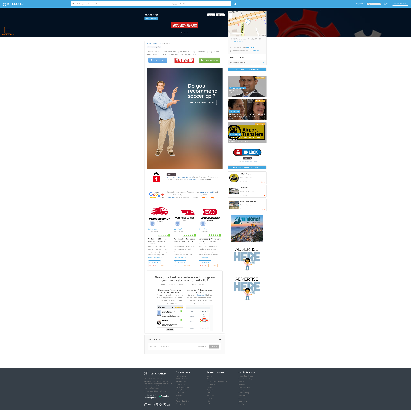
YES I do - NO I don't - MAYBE (202, 102)
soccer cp (171, 174)
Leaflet (263, 35)
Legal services (243, 401)
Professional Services (237, 88)
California (210, 390)
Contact (178, 398)
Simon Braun (203, 229)
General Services (244, 387)
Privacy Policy (180, 404)
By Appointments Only (238, 63)
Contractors (242, 390)
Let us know (171, 198)
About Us (179, 395)
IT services (242, 398)
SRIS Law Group (235, 91)
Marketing (241, 384)
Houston (244, 181)
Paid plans (192, 179)
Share (221, 15)
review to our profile (207, 192)
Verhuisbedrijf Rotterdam (184, 239)
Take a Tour (180, 393)
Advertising (242, 395)
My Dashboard (181, 376)
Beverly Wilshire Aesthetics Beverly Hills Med (247, 114)
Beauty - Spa (234, 111)
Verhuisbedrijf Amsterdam (210, 239)
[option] (184, 25)
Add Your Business (182, 379)
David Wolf (178, 229)
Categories (359, 4)
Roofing (241, 404)
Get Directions (238, 41)
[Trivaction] (247, 228)
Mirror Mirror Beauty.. (248, 201)
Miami (209, 401)
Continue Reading (155, 257)
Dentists (241, 382)
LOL (154, 265)
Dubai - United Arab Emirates (217, 382)
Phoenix (209, 398)
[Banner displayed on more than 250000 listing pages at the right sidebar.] (247, 258)
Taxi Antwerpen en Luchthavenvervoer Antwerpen (244, 138)
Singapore (210, 395)
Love (163, 265)
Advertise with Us (182, 382)
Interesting (155, 262)
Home (149, 43)
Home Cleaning (243, 393)
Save (212, 15)
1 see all (185, 33)
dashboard (201, 295)
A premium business (211, 60)
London (209, 376)
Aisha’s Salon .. (245, 174)
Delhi (209, 393)
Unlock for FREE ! (159, 60)
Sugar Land (157, 43)
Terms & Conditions (182, 401)
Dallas (209, 404)
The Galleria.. (245, 187)
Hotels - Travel (235, 134)
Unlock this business (185, 177)
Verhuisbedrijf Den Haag (158, 239)
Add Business (401, 4)
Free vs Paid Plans (182, 390)
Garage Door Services (246, 376)
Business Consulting (245, 379)
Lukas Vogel (152, 229)
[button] (7, 30)
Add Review (152, 18)
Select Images (202, 346)
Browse (214, 346)
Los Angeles (211, 384)
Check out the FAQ (182, 387)
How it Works (180, 384)
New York (210, 379)
